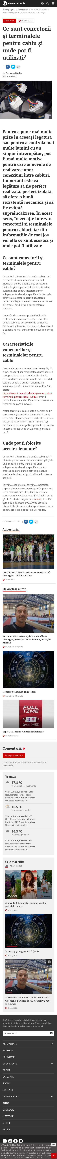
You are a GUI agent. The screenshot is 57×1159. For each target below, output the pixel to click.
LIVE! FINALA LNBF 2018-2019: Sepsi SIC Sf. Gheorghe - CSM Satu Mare (26, 574)
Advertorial (23, 9)
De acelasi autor (14, 589)
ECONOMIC (9, 1057)
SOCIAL (7, 1083)
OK (53, 1144)
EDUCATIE (8, 1089)
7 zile (12, 866)
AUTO (6, 1103)
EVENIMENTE (10, 1063)
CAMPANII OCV (11, 1096)
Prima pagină (8, 9)
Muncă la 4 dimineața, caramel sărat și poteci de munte (25, 904)
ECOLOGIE (8, 1109)
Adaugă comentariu (14, 755)
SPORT (9, 991)
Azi (6, 866)
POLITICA (8, 1050)
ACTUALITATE (12, 896)
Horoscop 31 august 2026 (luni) (19, 691)
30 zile (19, 866)
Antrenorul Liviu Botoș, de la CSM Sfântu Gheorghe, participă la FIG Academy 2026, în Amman (27, 639)
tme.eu (38, 499)
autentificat (20, 762)
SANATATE (8, 1076)
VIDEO (6, 1129)
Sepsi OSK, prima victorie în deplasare (23, 731)
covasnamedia (16, 3)
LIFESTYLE (8, 1116)
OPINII (6, 1122)
